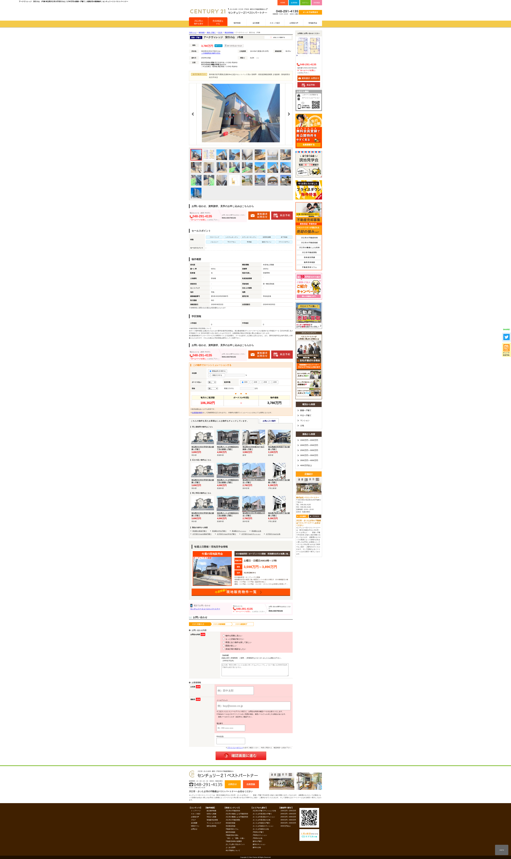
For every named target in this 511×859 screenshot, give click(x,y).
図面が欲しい (231, 646)
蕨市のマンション (259, 844)
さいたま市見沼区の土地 (261, 820)
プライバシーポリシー (235, 748)
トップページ (196, 811)
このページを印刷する (310, 95)
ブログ (193, 820)
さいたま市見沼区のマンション (264, 817)
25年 (265, 382)
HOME (282, 3)
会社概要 (256, 23)
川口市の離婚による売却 (309, 247)
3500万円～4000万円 (309, 460)
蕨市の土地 (257, 847)
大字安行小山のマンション (251, 534)
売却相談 (317, 3)
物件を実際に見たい (233, 636)
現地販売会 (312, 23)
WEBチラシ (195, 826)
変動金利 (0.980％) (219, 371)
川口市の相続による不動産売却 (237, 814)
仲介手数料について (233, 850)
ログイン (305, 3)
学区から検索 (211, 817)
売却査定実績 (230, 826)
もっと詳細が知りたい (234, 639)
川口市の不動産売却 (309, 238)
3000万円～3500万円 (309, 455)
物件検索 (237, 23)
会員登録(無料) (197, 413)
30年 (255, 382)
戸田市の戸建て (258, 832)
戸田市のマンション (260, 835)
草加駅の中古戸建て (219, 531)
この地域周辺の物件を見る (210, 53)
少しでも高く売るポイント (235, 844)
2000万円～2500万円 (309, 445)
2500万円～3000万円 (309, 450)
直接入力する (218, 375)
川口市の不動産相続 (309, 243)
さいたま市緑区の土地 (261, 829)
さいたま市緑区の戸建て (261, 823)
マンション (305, 420)
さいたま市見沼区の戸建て (262, 814)
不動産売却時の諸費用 (234, 841)
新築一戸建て (305, 410)
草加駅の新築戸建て (199, 531)
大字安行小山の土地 (273, 534)
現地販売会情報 (212, 820)
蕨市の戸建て (257, 841)
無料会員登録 (211, 826)
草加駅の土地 (256, 531)
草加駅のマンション (239, 531)
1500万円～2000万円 (309, 440)
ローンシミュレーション (311, 98)
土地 (302, 425)
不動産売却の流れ (232, 835)
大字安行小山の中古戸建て (226, 534)
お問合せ (194, 829)
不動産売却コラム (309, 267)
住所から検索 (211, 814)
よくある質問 (230, 847)
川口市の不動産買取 (233, 820)
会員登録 (294, 3)
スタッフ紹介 (275, 23)
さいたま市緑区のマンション (263, 826)
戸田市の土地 (257, 838)
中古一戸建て (305, 415)
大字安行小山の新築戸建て (202, 534)
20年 (275, 382)
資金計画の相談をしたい (235, 649)
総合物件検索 (211, 811)
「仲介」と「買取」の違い (235, 838)
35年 (246, 382)
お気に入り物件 (269, 421)
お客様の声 (294, 23)
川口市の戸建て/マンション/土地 (264, 811)
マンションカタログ (214, 823)
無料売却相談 (309, 262)
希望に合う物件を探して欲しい (238, 642)
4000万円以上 (306, 465)
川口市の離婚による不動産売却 (237, 817)
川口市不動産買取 (309, 252)
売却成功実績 (309, 257)
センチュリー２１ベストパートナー (205, 609)
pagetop (502, 850)
